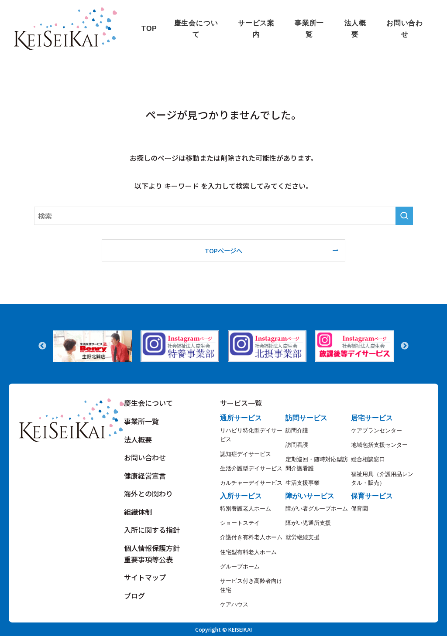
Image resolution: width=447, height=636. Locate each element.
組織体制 (138, 512)
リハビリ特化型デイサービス (251, 434)
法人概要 (138, 439)
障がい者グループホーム (316, 508)
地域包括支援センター (379, 445)
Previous (42, 346)
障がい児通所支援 (308, 523)
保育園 (359, 508)
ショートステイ (240, 523)
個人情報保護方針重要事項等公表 (152, 554)
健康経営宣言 (145, 475)
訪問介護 (296, 430)
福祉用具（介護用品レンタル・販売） (382, 478)
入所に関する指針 (152, 529)
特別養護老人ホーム (245, 508)
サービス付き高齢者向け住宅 (251, 585)
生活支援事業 (302, 483)
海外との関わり (148, 493)
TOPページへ (223, 250)
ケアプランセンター (376, 430)
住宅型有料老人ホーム (248, 552)
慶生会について (148, 403)
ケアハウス (234, 604)
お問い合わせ (145, 457)
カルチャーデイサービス (251, 483)
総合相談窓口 (368, 459)
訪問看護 (296, 445)
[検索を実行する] (404, 216)
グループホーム (240, 566)
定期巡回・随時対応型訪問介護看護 (316, 463)
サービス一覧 (241, 403)
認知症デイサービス (245, 454)
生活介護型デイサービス (251, 468)
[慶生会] (65, 29)
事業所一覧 (141, 421)
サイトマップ (145, 577)
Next (404, 346)
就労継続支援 (302, 537)
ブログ (134, 595)
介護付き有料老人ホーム (251, 537)
